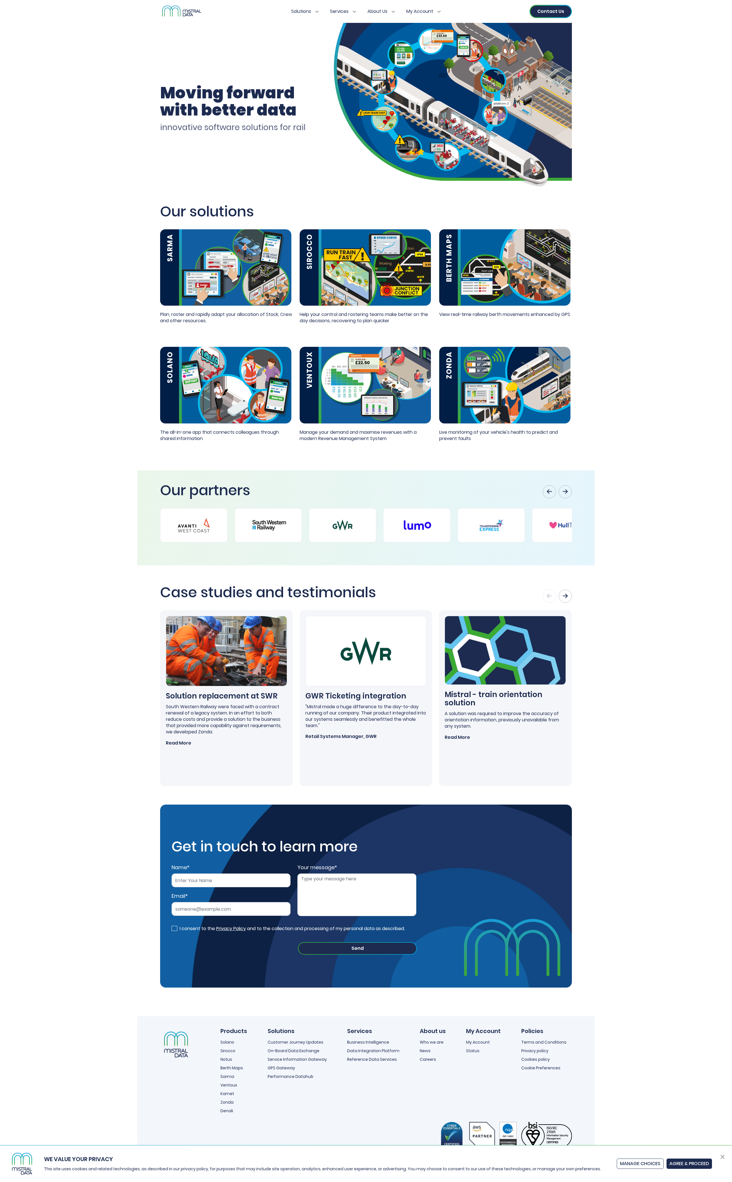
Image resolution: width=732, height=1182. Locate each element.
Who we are (431, 1042)
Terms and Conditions (543, 1042)
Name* (181, 867)
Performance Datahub (290, 1076)
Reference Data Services (372, 1059)
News (425, 1051)
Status (473, 1051)
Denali (226, 1111)
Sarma (227, 1076)
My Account (420, 11)
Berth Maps (231, 1068)
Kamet (227, 1094)
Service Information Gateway (297, 1059)
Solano (227, 1042)
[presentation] (549, 491)
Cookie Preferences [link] (540, 1068)
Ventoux (228, 1085)
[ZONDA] (504, 384)
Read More (178, 743)
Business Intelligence (368, 1042)
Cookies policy (535, 1059)
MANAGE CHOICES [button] (640, 1163)
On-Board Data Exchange (293, 1051)
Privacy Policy (231, 928)
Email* (180, 896)
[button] (722, 1156)
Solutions (301, 11)
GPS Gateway (281, 1068)
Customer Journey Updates (295, 1042)
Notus (226, 1059)
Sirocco (227, 1051)
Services (340, 11)
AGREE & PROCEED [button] (689, 1163)
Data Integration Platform (373, 1051)
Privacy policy (534, 1051)
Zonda (227, 1102)
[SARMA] (225, 267)
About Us (378, 11)
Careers (428, 1059)
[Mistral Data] (181, 11)
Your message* (317, 867)
